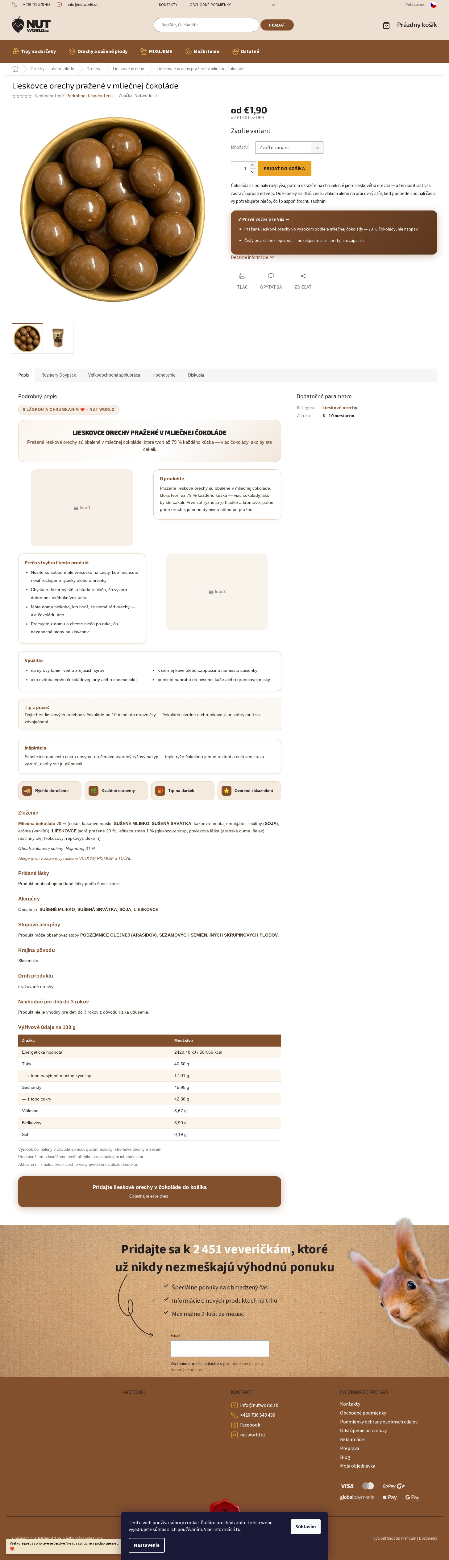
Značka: (138, 95)
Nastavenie (147, 1545)
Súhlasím (305, 1526)
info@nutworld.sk (259, 1405)
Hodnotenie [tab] (164, 375)
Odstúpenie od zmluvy (363, 1430)
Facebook (250, 1425)
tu (238, 1529)
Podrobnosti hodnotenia (90, 96)
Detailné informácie (249, 257)
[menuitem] (34, 51)
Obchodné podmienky (210, 5)
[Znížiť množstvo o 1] (253, 172)
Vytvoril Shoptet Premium (394, 1538)
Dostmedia (428, 1538)
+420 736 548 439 (257, 1415)
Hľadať (277, 24)
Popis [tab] (23, 375)
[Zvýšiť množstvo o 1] (253, 165)
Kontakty (168, 5)
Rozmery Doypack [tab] (58, 375)
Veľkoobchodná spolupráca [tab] (114, 375)
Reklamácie (352, 1439)
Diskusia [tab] (196, 375)
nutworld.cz (252, 1434)
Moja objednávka (357, 1466)
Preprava (349, 1448)
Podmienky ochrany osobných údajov (379, 1422)
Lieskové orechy (339, 408)
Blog (345, 1457)
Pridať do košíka (284, 168)
